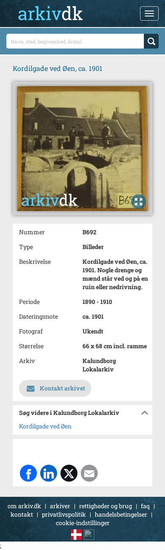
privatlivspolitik (64, 514)
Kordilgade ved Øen (45, 426)
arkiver (60, 506)
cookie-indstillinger (83, 523)
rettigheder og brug (105, 506)
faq (145, 506)
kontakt (22, 514)
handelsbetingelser (121, 514)
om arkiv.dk (24, 506)
